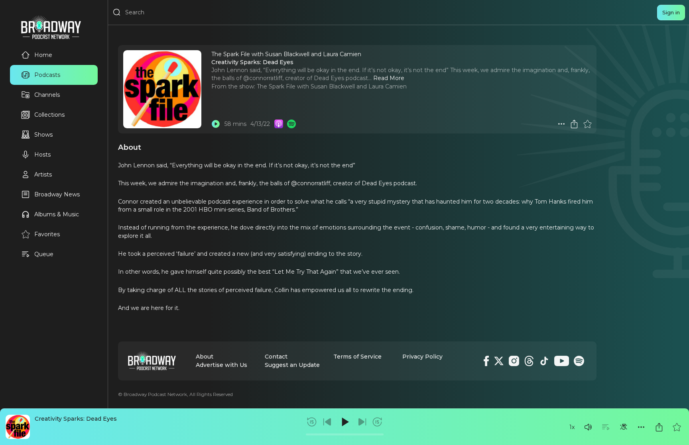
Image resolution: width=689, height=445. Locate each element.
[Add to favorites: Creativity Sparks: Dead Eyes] (676, 427)
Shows (43, 134)
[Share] (659, 427)
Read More (388, 78)
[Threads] (529, 361)
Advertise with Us (221, 365)
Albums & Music (56, 214)
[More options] (641, 427)
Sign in (671, 12)
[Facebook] (486, 361)
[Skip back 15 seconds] (311, 421)
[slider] (345, 434)
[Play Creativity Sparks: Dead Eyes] (215, 124)
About (204, 356)
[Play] (344, 421)
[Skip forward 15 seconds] (377, 421)
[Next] (362, 421)
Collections (49, 114)
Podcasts (47, 74)
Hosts (42, 154)
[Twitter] (499, 361)
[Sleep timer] (623, 427)
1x (572, 427)
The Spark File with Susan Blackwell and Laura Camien (332, 86)
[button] (588, 427)
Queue (43, 254)
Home (43, 55)
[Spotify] (579, 361)
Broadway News (57, 194)
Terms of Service (357, 356)
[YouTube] (561, 361)
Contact (276, 356)
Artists (43, 174)
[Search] (116, 12)
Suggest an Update (292, 365)
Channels (47, 94)
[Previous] (327, 421)
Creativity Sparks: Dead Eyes (76, 418)
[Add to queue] (605, 427)
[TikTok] (544, 361)
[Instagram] (514, 361)
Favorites (47, 234)
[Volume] (588, 427)
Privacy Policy (422, 356)
